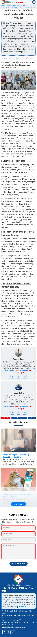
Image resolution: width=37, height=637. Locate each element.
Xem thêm (22, 607)
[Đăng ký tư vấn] (25, 3)
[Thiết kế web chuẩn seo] (6, 2)
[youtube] (18, 377)
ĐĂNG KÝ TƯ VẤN (18, 564)
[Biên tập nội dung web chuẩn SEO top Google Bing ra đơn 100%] (18, 440)
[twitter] (24, 377)
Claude (30, 59)
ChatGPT (6, 59)
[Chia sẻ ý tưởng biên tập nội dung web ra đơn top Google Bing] (18, 479)
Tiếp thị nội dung (20, 418)
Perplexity (22, 59)
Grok (14, 59)
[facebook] (12, 377)
